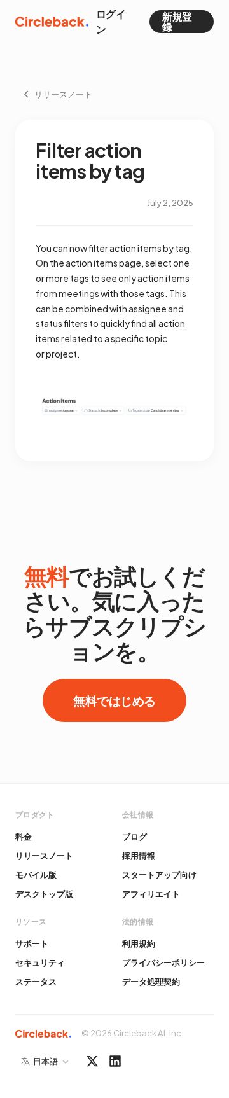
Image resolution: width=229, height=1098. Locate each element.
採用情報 (138, 856)
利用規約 (138, 943)
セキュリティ (40, 962)
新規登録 (177, 21)
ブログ (134, 836)
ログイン (111, 21)
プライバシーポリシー (163, 962)
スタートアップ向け (159, 875)
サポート (31, 943)
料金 (23, 836)
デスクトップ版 (44, 894)
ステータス (36, 981)
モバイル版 (36, 875)
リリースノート (44, 856)
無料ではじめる (114, 700)
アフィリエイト (151, 894)
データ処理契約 (151, 981)
